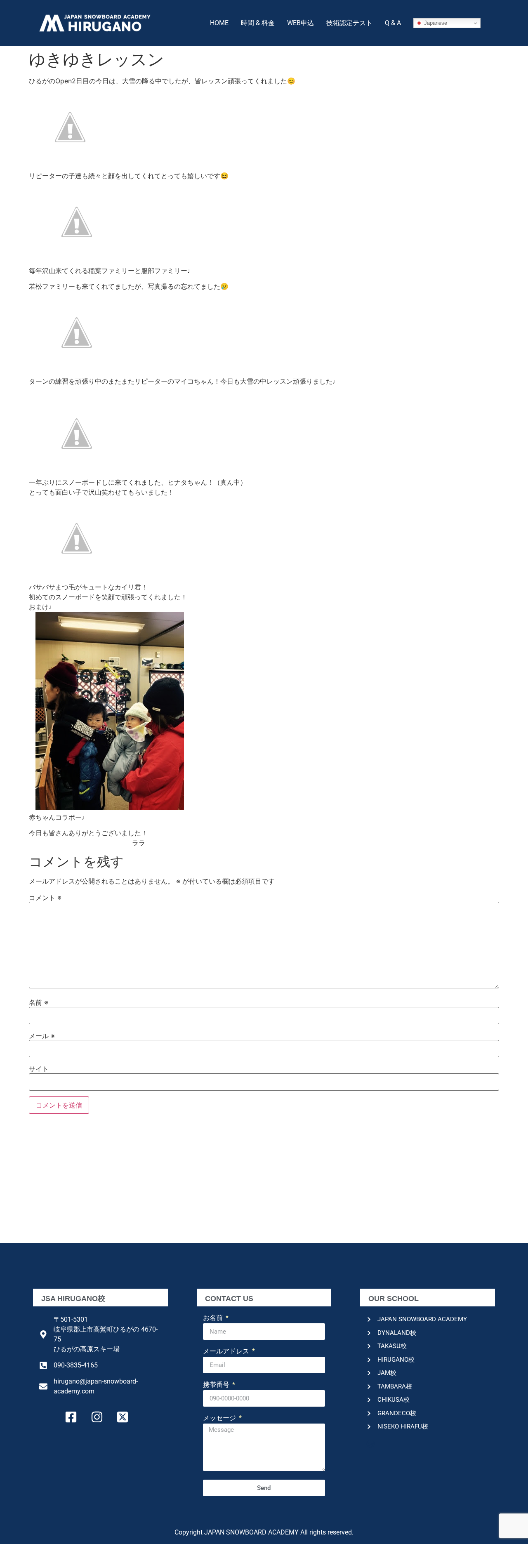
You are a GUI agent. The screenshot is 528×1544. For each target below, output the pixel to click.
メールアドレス (227, 1351)
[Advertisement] (264, 1181)
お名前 (213, 1318)
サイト (39, 1068)
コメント (45, 897)
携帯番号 (217, 1384)
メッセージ (220, 1418)
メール (42, 1035)
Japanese (434, 23)
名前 (38, 1002)
